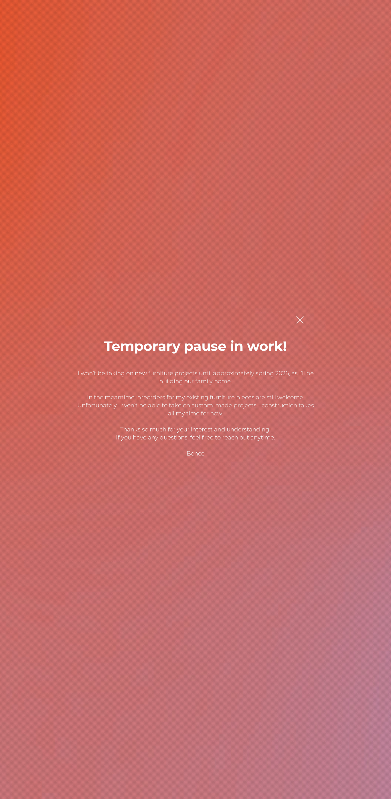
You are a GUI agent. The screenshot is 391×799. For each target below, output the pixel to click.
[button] (300, 319)
